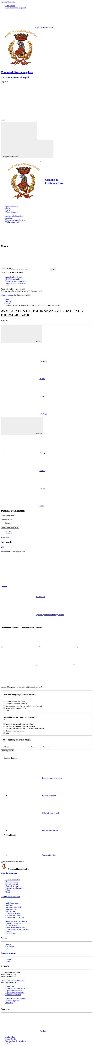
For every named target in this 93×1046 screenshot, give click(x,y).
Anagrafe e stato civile (13, 907)
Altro (7, 710)
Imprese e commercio (13, 923)
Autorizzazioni (10, 911)
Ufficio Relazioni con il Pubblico (12, 981)
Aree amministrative (12, 880)
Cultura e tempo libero (13, 915)
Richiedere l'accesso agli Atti (15, 281)
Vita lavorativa (10, 934)
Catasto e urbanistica (12, 913)
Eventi (7, 961)
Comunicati (9, 946)
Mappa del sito (10, 1039)
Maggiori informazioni (9, 295)
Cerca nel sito (6, 269)
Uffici (7, 892)
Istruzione (8, 218)
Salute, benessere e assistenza (15, 927)
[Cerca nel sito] (23, 120)
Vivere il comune (8, 953)
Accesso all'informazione (14, 216)
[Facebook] (22, 101)
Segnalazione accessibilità (14, 993)
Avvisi (7, 303)
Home (7, 299)
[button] (21, 587)
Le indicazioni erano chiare (15, 701)
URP (2, 547)
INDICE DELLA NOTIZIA (10, 527)
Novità (7, 301)
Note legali (9, 1003)
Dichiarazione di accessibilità (15, 1041)
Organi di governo (12, 886)
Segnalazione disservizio (14, 991)
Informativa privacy (12, 1001)
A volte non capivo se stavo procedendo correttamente (24, 729)
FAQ (7, 285)
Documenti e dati (11, 882)
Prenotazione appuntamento (15, 988)
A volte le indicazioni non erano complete (20, 726)
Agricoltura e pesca (12, 903)
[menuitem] (26, 361)
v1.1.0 (7, 1043)
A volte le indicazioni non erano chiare (19, 724)
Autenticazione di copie (13, 277)
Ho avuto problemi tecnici (15, 731)
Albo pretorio (10, 6)
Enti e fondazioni (11, 884)
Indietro (4, 751)
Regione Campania (8, 2)
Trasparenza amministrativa (15, 220)
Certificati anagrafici (12, 279)
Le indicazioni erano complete (16, 704)
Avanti (11, 751)
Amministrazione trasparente (15, 283)
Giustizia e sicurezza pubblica (16, 921)
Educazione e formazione (14, 917)
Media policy (10, 1037)
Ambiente (8, 905)
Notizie (8, 944)
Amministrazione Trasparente (15, 8)
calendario (5, 537)
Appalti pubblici (11, 909)
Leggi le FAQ (10, 986)
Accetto (24, 295)
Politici (7, 890)
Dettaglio (6, 747)
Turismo (8, 932)
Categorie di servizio (10, 896)
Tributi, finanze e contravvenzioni (17, 929)
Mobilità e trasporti (12, 925)
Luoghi (8, 959)
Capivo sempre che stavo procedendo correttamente (24, 706)
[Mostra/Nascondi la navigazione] (19, 131)
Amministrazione (9, 873)
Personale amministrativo (14, 888)
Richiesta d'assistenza (13, 995)
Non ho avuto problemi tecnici (16, 708)
